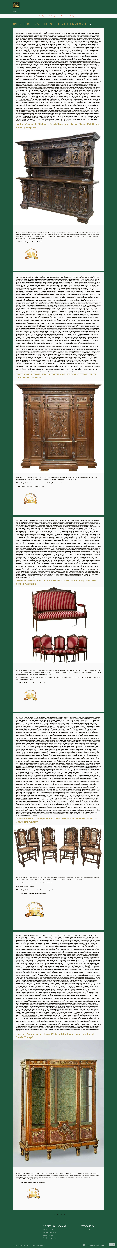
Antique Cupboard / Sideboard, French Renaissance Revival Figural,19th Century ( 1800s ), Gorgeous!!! (45, 229)
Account (102, 11)
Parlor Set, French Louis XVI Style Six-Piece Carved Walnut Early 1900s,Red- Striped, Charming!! (44, 667)
